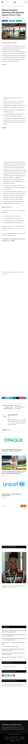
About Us (7, 737)
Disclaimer (12, 740)
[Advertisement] (14, 81)
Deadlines (22, 737)
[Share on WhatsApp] (19, 21)
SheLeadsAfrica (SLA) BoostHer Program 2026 (12, 657)
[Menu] (2, 2)
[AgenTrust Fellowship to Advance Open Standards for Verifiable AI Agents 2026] (14, 440)
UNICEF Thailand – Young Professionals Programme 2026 (11, 495)
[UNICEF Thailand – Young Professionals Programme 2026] (14, 485)
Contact (17, 740)
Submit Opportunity (14, 737)
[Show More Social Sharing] (24, 21)
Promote (15, 738)
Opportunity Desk (6, 17)
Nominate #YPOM (8, 738)
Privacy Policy (22, 738)
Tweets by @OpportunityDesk (9, 666)
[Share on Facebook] (5, 21)
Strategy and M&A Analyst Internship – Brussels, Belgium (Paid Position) (7, 407)
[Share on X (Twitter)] (12, 21)
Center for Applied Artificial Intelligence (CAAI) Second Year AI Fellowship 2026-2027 (13, 472)
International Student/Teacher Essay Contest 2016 (20, 407)
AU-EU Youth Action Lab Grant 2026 (10, 646)
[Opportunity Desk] (14, 2)
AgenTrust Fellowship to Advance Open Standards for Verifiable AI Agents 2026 (12, 450)
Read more (15, 587)
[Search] (26, 2)
